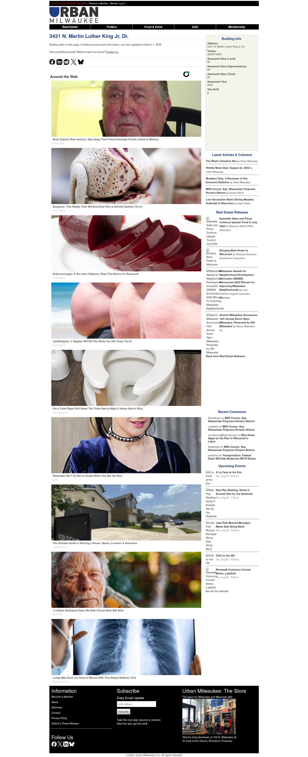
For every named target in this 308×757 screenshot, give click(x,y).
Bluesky (71, 746)
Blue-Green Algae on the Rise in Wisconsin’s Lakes (231, 438)
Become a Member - (99, 3)
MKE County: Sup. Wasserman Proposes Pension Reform (231, 419)
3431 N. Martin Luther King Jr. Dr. (89, 36)
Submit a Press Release (65, 723)
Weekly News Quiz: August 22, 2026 (227, 167)
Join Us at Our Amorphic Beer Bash (69, 3)
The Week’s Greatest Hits (221, 161)
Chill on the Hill (225, 555)
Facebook (54, 746)
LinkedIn (65, 746)
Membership (236, 27)
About (55, 702)
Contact (56, 712)
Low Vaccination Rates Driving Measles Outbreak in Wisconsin (230, 201)
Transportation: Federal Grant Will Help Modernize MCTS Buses (232, 456)
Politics (112, 27)
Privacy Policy (59, 718)
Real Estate (70, 27)
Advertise (57, 707)
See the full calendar (217, 591)
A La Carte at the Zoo (229, 472)
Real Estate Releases (232, 212)
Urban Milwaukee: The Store (214, 690)
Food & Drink (153, 27)
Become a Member (62, 696)
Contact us (112, 52)
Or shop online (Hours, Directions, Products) (207, 741)
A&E (195, 27)
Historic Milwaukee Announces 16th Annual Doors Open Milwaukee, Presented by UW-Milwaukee (238, 320)
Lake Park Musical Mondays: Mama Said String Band (233, 524)
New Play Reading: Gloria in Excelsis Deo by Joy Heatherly (234, 491)
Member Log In (117, 3)
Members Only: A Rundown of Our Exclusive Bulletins (227, 180)
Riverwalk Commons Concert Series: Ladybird (233, 571)
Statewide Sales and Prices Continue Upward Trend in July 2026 (238, 222)
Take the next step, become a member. (139, 720)
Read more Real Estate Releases (225, 356)
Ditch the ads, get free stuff (132, 723)
